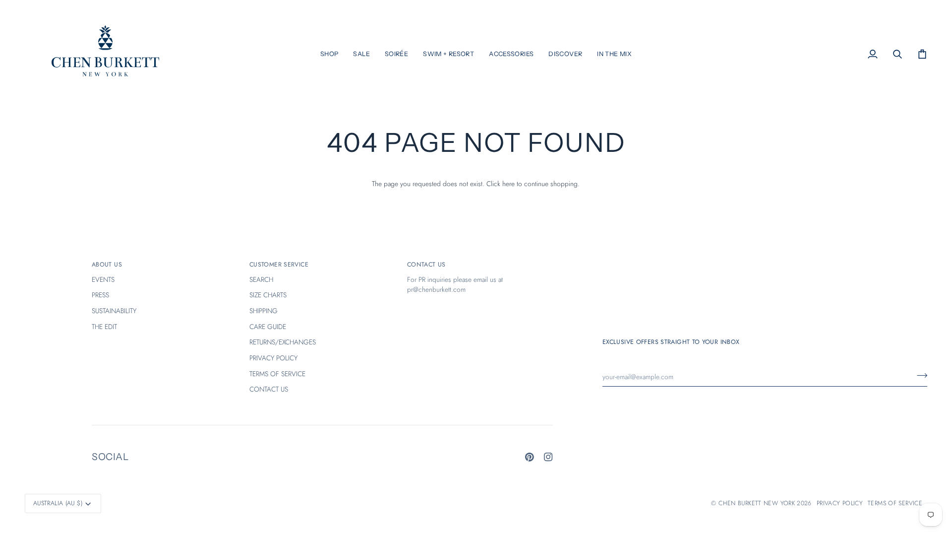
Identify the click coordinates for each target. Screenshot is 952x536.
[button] (329, 54)
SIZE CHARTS (268, 295)
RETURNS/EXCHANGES (282, 342)
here (508, 184)
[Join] (919, 376)
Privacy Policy (840, 503)
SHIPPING (263, 311)
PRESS (100, 295)
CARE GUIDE (267, 327)
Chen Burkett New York (756, 503)
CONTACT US (268, 389)
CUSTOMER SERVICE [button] (278, 264)
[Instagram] (548, 457)
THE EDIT (104, 327)
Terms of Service (895, 503)
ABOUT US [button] (107, 264)
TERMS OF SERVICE (277, 374)
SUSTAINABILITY (114, 311)
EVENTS (103, 279)
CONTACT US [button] (426, 264)
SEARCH (261, 279)
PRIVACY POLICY (273, 358)
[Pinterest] (529, 457)
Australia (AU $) (57, 503)
